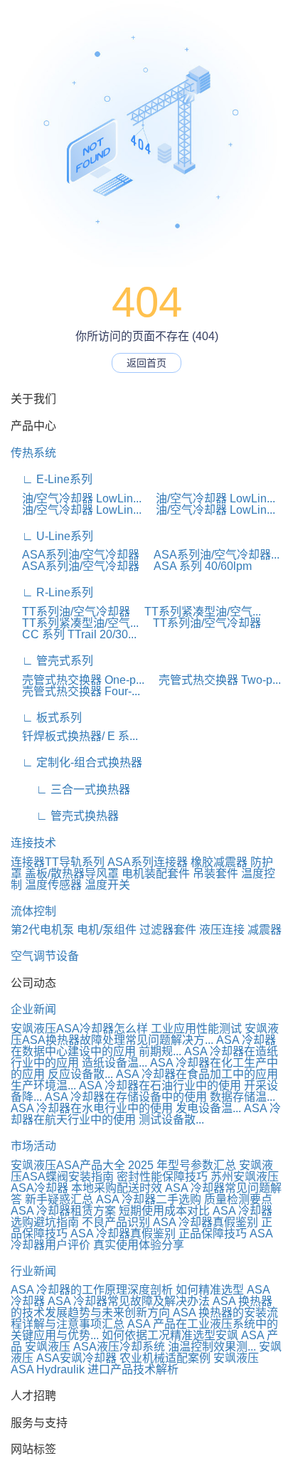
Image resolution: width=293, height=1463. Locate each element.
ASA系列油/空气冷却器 (75, 555)
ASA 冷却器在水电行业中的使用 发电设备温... (126, 1108)
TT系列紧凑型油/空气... (197, 612)
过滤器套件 (167, 930)
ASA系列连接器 (147, 862)
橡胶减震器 (219, 862)
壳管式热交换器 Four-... (75, 691)
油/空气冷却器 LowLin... (76, 498)
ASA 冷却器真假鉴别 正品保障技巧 (158, 1233)
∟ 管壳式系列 (52, 661)
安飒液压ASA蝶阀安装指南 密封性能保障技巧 (142, 1171)
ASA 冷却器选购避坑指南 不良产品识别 (141, 1216)
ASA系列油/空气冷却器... (210, 555)
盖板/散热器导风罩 (72, 873)
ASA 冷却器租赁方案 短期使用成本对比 (110, 1211)
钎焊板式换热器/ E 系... (74, 736)
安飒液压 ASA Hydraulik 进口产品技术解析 (135, 1363)
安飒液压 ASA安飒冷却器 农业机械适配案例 (146, 1352)
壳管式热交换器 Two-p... (214, 680)
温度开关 (107, 885)
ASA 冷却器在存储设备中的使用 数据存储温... (160, 1097)
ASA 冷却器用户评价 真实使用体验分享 (141, 1239)
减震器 (264, 930)
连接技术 (33, 843)
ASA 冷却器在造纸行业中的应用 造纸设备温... (144, 1057)
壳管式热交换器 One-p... (77, 680)
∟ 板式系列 (46, 718)
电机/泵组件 (107, 930)
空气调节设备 (45, 956)
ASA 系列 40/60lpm (197, 566)
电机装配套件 (156, 873)
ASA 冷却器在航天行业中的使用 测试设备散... (146, 1114)
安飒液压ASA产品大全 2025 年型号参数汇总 (123, 1165)
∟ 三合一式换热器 (70, 789)
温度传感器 (53, 885)
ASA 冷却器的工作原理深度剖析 (92, 1290)
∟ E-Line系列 (51, 479)
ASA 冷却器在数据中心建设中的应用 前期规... (143, 1045)
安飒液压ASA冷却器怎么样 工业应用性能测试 (126, 1029)
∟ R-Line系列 (52, 592)
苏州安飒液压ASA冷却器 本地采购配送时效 (145, 1182)
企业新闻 (33, 1009)
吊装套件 (215, 873)
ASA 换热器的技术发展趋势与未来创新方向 (141, 1307)
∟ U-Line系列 (52, 536)
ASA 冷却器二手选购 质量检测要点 (184, 1199)
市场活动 (33, 1146)
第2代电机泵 (42, 930)
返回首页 (146, 363)
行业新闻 (33, 1271)
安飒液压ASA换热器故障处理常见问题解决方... (145, 1034)
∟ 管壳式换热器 (65, 816)
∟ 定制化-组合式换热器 (76, 762)
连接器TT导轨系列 (58, 862)
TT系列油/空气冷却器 (70, 612)
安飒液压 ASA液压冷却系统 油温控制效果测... (140, 1347)
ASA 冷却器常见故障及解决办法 (129, 1301)
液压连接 (222, 930)
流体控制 (33, 911)
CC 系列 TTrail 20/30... (74, 634)
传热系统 (33, 453)
